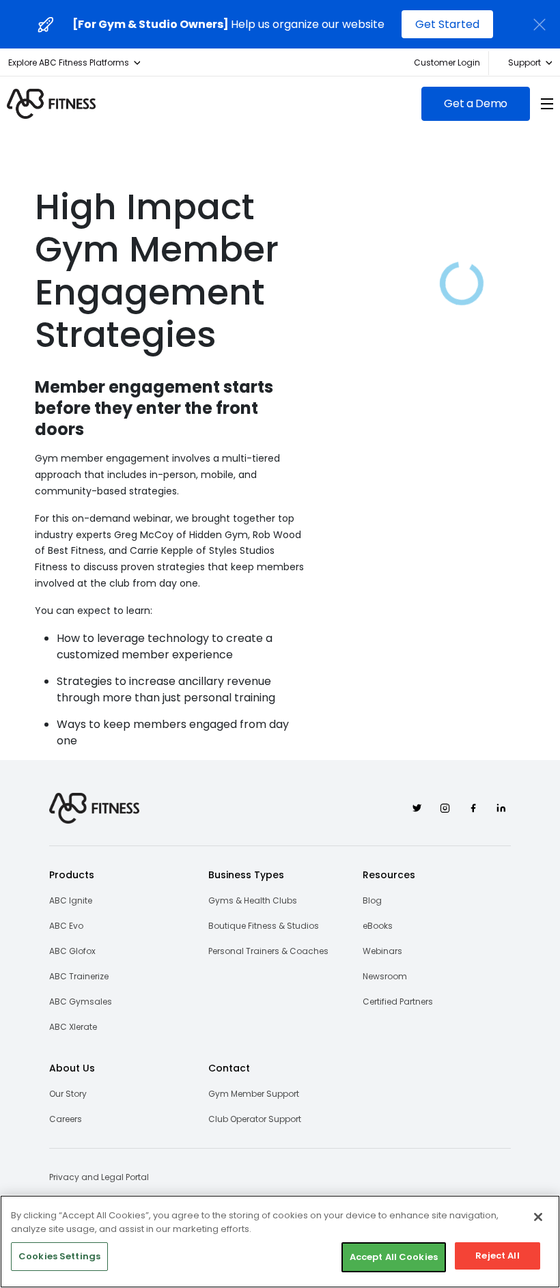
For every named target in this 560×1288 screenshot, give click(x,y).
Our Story (68, 1094)
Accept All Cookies (394, 1256)
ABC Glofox (72, 951)
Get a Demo (475, 103)
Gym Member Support (253, 1094)
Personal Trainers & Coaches (268, 951)
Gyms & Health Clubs (252, 900)
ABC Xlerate (73, 1027)
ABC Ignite (70, 900)
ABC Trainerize (79, 976)
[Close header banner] (539, 24)
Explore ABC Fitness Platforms (68, 62)
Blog (372, 900)
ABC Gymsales (80, 1001)
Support (524, 62)
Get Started (447, 24)
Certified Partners (398, 1001)
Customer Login (447, 62)
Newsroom (385, 976)
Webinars (382, 951)
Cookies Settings (59, 1256)
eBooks (378, 926)
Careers (65, 1119)
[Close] (538, 1217)
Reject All (497, 1255)
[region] (280, 1241)
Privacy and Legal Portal (99, 1177)
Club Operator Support (254, 1119)
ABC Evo (66, 926)
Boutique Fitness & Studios (263, 926)
